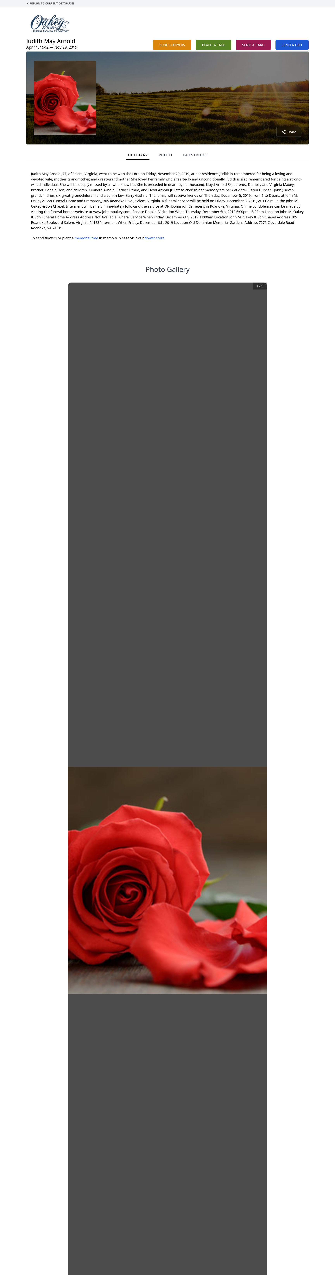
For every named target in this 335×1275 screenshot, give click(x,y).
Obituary (138, 155)
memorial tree (86, 238)
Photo (165, 155)
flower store (154, 238)
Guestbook (195, 155)
